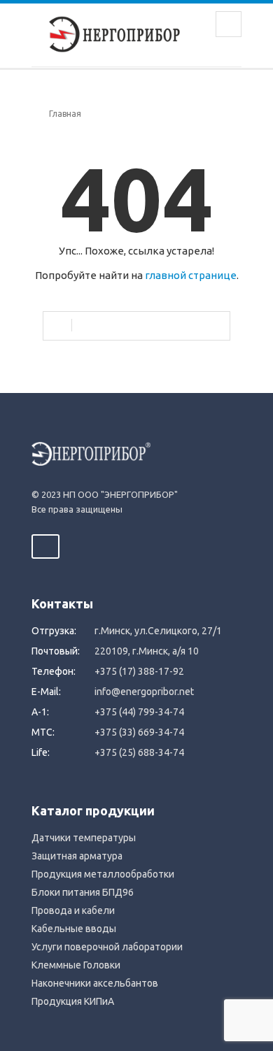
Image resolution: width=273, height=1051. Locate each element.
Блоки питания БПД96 (82, 892)
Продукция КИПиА (72, 1001)
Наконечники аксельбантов (94, 983)
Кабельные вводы (73, 928)
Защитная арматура (76, 855)
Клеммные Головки (75, 965)
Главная (65, 113)
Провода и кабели (73, 910)
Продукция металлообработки (102, 874)
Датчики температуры (83, 837)
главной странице (191, 275)
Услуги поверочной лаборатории (107, 946)
